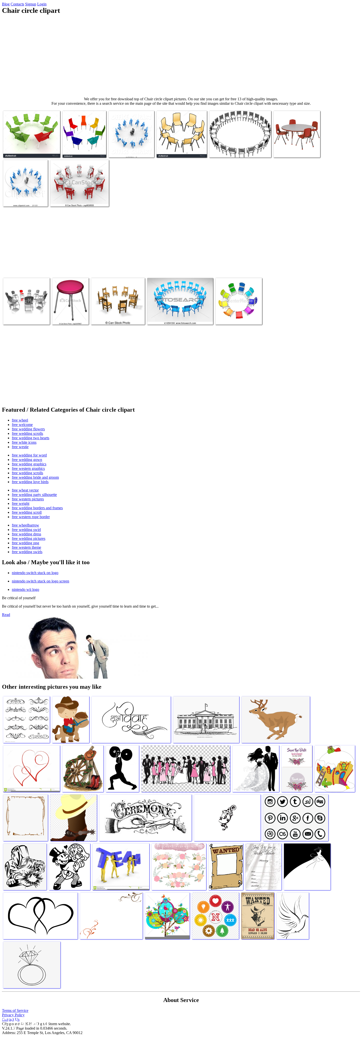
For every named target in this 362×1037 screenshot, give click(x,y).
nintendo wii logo (25, 589)
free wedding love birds (30, 482)
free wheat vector (25, 490)
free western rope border (31, 517)
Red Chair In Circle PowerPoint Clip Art (18, 316)
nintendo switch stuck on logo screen (40, 581)
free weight (20, 503)
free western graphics (28, 468)
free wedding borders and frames (37, 508)
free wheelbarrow (25, 525)
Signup (30, 4)
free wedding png (25, 543)
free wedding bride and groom (35, 477)
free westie (20, 447)
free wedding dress (26, 534)
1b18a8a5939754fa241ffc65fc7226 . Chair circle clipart (299, 149)
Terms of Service (15, 1010)
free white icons (24, 442)
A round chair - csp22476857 (64, 316)
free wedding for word (29, 455)
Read (6, 615)
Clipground (24, 1022)
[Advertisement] (181, 55)
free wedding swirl (26, 529)
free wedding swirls (27, 552)
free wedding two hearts (30, 438)
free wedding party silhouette (34, 494)
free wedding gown (27, 459)
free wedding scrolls (27, 433)
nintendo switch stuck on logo (35, 573)
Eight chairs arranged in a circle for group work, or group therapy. (181, 149)
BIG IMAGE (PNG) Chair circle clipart (238, 151)
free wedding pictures (28, 538)
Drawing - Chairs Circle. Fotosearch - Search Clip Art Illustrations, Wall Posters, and (180, 316)
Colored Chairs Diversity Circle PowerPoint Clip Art (239, 316)
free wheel (20, 420)
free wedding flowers (28, 429)
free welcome (22, 424)
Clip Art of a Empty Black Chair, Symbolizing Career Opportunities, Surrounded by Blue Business (130, 145)
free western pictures (28, 499)
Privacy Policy (13, 1015)
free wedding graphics (29, 464)
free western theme (26, 547)
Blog (6, 4)
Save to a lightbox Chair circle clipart (30, 151)
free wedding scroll (27, 512)
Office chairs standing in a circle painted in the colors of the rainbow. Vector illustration (84, 145)
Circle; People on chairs (68, 200)
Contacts (17, 4)
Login (42, 4)
